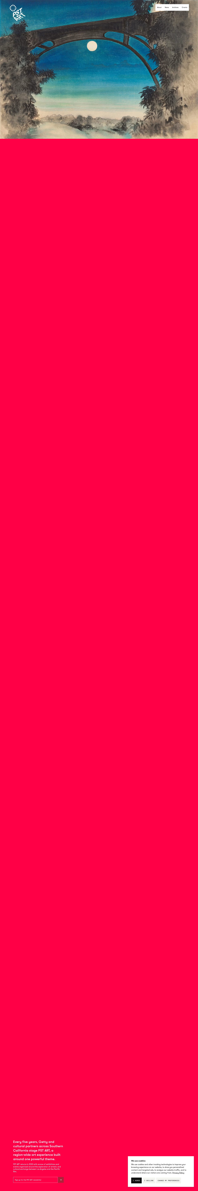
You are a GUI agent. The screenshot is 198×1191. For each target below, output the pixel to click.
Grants (184, 7)
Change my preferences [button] (168, 1180)
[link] (178, 1172)
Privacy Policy (178, 1172)
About (159, 7)
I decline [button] (149, 1180)
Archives (175, 7)
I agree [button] (136, 1180)
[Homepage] (17, 12)
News (167, 7)
